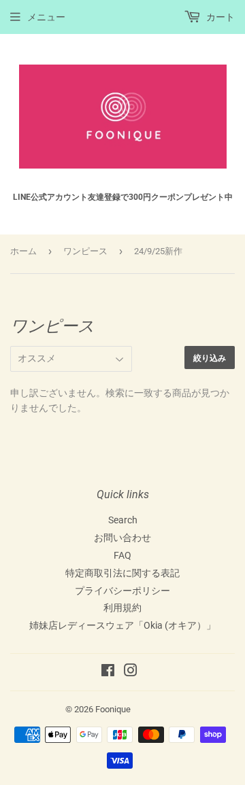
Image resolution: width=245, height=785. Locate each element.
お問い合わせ (122, 537)
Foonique (113, 709)
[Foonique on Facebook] (108, 672)
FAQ (122, 555)
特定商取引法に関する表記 (122, 573)
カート (219, 17)
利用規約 (122, 607)
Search (122, 519)
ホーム (23, 251)
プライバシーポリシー (122, 590)
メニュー (46, 17)
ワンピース (85, 251)
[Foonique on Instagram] (130, 672)
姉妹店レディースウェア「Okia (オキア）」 (122, 625)
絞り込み (209, 358)
